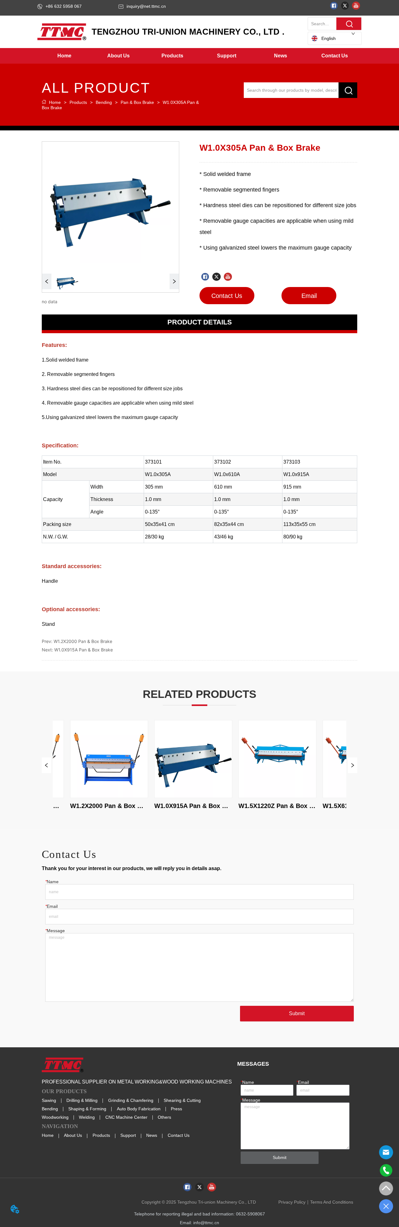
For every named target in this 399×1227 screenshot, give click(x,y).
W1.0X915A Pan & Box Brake (83, 649)
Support (128, 1135)
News (151, 1135)
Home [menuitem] (64, 55)
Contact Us (179, 1135)
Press (176, 1108)
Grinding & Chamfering (130, 1100)
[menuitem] (119, 56)
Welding (87, 1117)
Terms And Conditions (331, 1202)
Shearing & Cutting (182, 1100)
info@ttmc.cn (206, 1222)
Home (55, 102)
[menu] (199, 56)
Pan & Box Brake (137, 102)
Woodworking (55, 1117)
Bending (104, 102)
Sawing (49, 1100)
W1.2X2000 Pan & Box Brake (83, 641)
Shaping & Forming (87, 1108)
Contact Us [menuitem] (334, 55)
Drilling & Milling (82, 1100)
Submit (297, 1013)
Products (78, 102)
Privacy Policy (291, 1202)
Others (164, 1117)
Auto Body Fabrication (139, 1108)
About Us (73, 1135)
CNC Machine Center (126, 1117)
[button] (118, 55)
